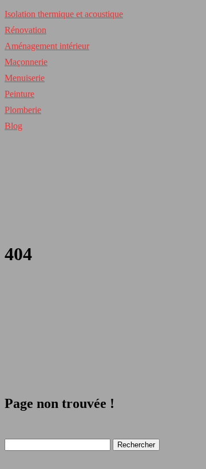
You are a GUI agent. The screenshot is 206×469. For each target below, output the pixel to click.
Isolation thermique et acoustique (64, 14)
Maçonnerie (26, 62)
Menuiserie (25, 78)
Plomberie (23, 110)
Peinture (19, 94)
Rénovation (25, 30)
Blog (13, 126)
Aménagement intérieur (47, 46)
